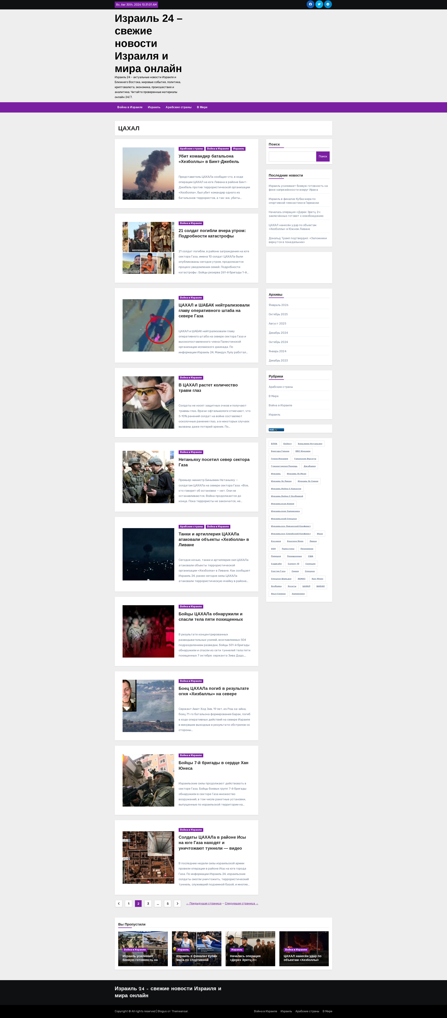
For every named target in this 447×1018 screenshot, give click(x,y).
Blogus (162, 1011)
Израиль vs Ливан (281, 481)
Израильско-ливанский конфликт (291, 526)
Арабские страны (179, 107)
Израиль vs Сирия (308, 481)
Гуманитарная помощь (284, 466)
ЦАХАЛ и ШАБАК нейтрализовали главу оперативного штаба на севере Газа (214, 310)
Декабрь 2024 (278, 332)
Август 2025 (277, 323)
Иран (320, 533)
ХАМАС (302, 578)
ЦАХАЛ (306, 586)
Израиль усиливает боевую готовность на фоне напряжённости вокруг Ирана (140, 961)
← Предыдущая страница (203, 903)
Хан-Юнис (317, 578)
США (310, 556)
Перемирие (307, 548)
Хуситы (292, 586)
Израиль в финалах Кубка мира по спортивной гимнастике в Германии (196, 959)
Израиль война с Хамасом (286, 488)
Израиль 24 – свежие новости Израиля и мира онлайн (148, 43)
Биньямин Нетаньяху (310, 443)
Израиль (154, 107)
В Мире (202, 107)
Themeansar (179, 1011)
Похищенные (294, 556)
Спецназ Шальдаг (281, 578)
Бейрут (287, 443)
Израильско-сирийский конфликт (291, 533)
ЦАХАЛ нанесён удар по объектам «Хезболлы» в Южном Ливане (303, 959)
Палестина (288, 548)
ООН (273, 548)
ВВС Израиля (302, 451)
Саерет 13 (293, 563)
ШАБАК (320, 586)
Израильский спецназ (284, 518)
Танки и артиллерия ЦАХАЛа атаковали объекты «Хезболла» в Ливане (214, 539)
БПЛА (274, 443)
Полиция (276, 556)
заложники (298, 593)
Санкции (310, 563)
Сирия (295, 571)
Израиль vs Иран (296, 473)
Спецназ (310, 571)
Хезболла (276, 586)
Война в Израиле (130, 107)
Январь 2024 (277, 351)
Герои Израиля (279, 458)
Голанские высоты (305, 458)
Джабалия (310, 466)
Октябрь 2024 (278, 342)
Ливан (313, 541)
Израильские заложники (285, 511)
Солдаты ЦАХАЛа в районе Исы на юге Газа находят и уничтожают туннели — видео (212, 842)
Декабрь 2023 (278, 360)
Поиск (274, 144)
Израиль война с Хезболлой (287, 496)
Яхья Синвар (278, 593)
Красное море (295, 541)
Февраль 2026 (278, 305)
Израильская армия (282, 503)
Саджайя (276, 563)
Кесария (276, 541)
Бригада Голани (280, 451)
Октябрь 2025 (278, 314)
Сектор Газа (278, 571)
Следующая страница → (241, 903)
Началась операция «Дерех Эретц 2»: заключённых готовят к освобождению (248, 961)
